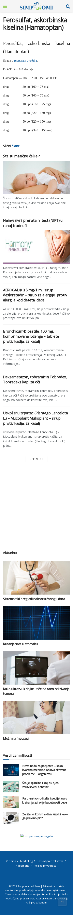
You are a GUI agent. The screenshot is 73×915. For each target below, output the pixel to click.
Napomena (22, 865)
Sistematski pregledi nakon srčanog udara (34, 599)
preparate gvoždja (25, 60)
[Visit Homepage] (36, 6)
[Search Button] (68, 6)
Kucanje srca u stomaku (20, 644)
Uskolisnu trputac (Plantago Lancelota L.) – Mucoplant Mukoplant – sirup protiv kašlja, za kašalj (35, 417)
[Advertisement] (36, 506)
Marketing (26, 861)
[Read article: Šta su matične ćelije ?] (36, 177)
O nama (11, 861)
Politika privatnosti (45, 865)
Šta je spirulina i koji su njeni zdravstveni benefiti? (40, 785)
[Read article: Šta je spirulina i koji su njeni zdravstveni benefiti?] (11, 786)
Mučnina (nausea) (16, 738)
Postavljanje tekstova (50, 861)
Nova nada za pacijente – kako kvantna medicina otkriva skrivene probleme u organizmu (44, 770)
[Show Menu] (5, 6)
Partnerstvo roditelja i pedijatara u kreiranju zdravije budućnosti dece (44, 800)
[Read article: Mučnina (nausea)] (36, 717)
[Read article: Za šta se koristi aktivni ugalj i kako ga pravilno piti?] (11, 818)
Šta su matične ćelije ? (21, 156)
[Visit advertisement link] (36, 836)
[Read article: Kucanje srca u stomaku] (36, 623)
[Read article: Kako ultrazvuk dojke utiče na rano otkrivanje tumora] (36, 668)
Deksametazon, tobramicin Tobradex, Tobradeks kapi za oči (35, 379)
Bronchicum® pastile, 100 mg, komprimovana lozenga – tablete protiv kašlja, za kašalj (31, 336)
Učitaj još (36, 458)
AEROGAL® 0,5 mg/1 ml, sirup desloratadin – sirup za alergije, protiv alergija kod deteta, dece (35, 294)
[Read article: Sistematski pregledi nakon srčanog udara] (36, 578)
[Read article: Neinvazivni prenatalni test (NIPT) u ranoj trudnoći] (36, 247)
